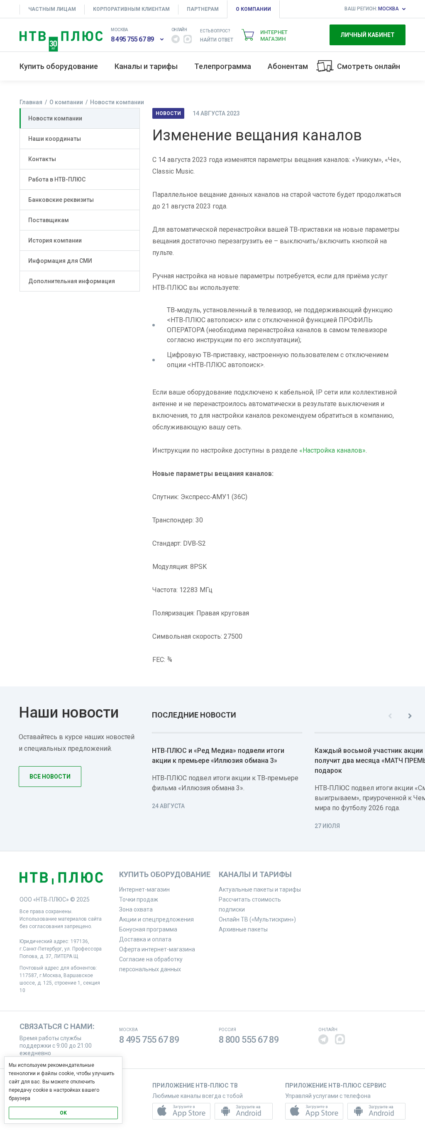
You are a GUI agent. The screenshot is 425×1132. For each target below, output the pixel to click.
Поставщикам (48, 220)
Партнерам (203, 9)
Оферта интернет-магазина (157, 949)
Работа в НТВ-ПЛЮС (56, 179)
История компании (55, 240)
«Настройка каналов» (332, 450)
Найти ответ (216, 40)
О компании (253, 9)
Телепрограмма (222, 66)
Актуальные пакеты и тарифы (260, 889)
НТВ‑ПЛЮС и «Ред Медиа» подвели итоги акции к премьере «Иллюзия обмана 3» (218, 755)
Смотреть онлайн (368, 66)
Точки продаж (138, 899)
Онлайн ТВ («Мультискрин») (257, 919)
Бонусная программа (148, 929)
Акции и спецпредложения (156, 919)
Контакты (42, 159)
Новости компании (55, 118)
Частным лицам (52, 9)
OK (63, 1113)
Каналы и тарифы (146, 66)
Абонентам (288, 66)
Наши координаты (54, 138)
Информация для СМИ (60, 260)
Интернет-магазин (144, 889)
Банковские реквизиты (61, 199)
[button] (175, 39)
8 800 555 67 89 (249, 1039)
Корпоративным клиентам (131, 9)
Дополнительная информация (71, 281)
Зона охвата (136, 909)
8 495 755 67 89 (132, 39)
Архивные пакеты (243, 929)
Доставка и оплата (145, 939)
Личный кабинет (367, 35)
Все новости (50, 776)
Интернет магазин (274, 35)
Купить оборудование (59, 66)
